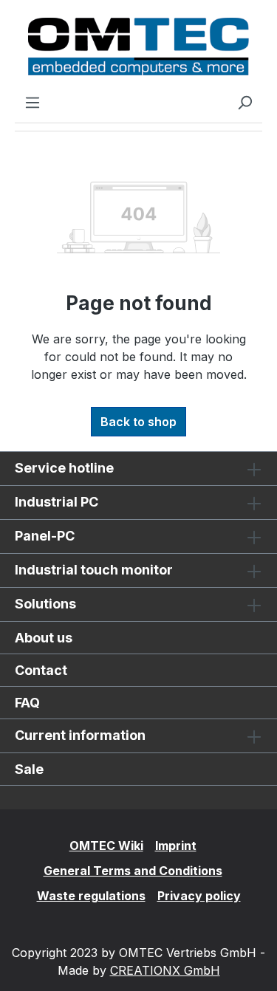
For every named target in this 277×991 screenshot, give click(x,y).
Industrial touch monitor (94, 569)
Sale (29, 769)
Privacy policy (199, 895)
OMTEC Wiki (106, 845)
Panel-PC (45, 535)
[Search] (244, 102)
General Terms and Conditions (133, 870)
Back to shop (138, 421)
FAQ (27, 702)
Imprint (175, 845)
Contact (41, 670)
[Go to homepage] (138, 46)
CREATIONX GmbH (165, 970)
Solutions (45, 603)
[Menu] (32, 102)
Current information (80, 735)
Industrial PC (56, 502)
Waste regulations (91, 895)
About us (43, 637)
